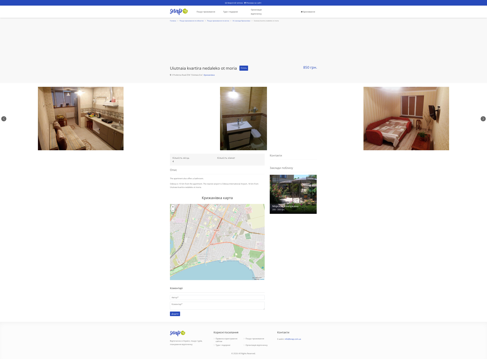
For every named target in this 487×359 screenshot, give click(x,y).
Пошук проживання (206, 11)
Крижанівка (209, 75)
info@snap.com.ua (293, 339)
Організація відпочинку (256, 11)
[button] (483, 118)
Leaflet (262, 279)
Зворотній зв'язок (235, 3)
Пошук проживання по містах (218, 21)
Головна (173, 21)
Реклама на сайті (253, 3)
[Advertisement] (243, 41)
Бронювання (309, 11)
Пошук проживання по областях (192, 21)
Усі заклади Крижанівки (241, 21)
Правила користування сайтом (226, 340)
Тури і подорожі (230, 11)
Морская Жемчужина (285, 206)
